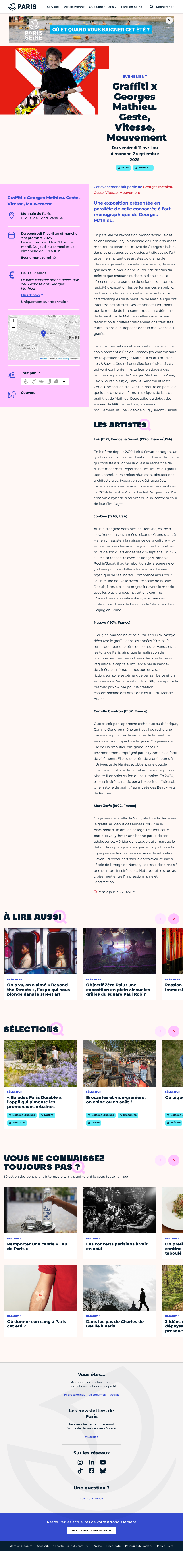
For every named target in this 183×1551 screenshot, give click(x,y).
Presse (97, 1546)
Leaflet (44, 358)
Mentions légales (21, 1546)
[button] (43, 333)
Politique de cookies (139, 1546)
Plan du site (165, 1546)
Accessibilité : (63, 1546)
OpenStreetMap (63, 358)
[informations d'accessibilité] (45, 381)
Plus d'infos (30, 295)
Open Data (113, 1546)
